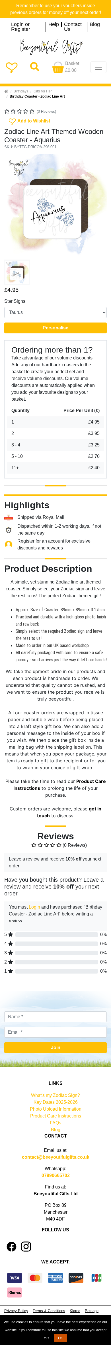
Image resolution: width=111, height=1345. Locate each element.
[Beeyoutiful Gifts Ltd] (55, 47)
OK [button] (60, 1338)
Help (53, 24)
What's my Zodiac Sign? (55, 1095)
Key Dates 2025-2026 (56, 1102)
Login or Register (20, 27)
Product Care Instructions (55, 1115)
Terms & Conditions (49, 1311)
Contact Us (73, 27)
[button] (12, 205)
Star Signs (14, 301)
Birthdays (21, 91)
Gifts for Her (43, 91)
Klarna (75, 1311)
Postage (91, 1311)
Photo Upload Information (55, 1109)
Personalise (55, 327)
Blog (95, 24)
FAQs (55, 1122)
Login (34, 907)
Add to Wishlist (29, 120)
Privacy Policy (16, 1311)
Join (55, 1047)
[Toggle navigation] (98, 67)
